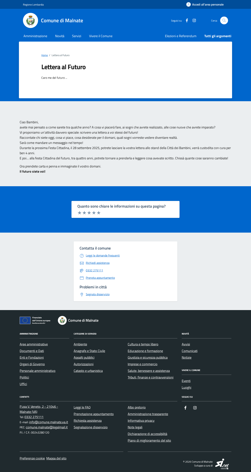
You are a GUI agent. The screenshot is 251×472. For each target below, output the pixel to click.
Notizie (186, 357)
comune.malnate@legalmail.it (47, 427)
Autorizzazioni (84, 364)
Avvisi (186, 344)
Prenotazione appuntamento (94, 413)
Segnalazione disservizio (91, 427)
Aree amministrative (34, 344)
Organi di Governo (32, 364)
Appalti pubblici (84, 357)
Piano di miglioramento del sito (149, 440)
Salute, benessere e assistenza (149, 370)
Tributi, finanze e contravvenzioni (150, 377)
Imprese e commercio (142, 364)
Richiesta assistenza (88, 420)
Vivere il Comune (100, 35)
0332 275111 (34, 416)
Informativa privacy (141, 420)
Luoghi (186, 387)
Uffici (23, 383)
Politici (24, 377)
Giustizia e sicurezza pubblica (148, 357)
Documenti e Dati (32, 350)
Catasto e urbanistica (88, 370)
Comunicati (190, 350)
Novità (59, 35)
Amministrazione (35, 35)
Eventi (186, 380)
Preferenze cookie (32, 458)
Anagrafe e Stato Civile (89, 350)
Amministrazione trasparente (148, 413)
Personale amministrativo (37, 370)
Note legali (135, 427)
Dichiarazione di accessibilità (147, 433)
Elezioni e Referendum (180, 35)
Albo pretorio (137, 407)
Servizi (76, 35)
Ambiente (80, 344)
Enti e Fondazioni (32, 357)
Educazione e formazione (145, 350)
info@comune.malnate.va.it (48, 422)
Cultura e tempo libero (143, 344)
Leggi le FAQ (82, 407)
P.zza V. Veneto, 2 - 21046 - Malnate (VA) (39, 409)
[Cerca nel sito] (224, 20)
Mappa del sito (56, 458)
